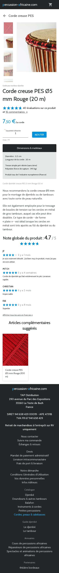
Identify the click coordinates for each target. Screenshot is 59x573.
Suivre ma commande (29, 440)
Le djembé (30, 527)
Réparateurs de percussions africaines (29, 547)
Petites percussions (29, 510)
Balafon (29, 502)
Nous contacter (29, 436)
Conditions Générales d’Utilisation (29, 474)
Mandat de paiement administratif (29, 455)
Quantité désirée (13, 130)
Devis (29, 451)
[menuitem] (8, 28)
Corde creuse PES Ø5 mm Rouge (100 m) (15, 373)
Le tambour (29, 530)
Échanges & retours (29, 444)
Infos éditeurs (29, 482)
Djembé (29, 494)
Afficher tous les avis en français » (18, 315)
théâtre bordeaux (29, 567)
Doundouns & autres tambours (29, 498)
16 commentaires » (17, 111)
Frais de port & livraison (29, 463)
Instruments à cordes (29, 506)
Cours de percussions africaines (29, 543)
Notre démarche (29, 470)
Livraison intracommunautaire (29, 459)
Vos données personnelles (29, 478)
